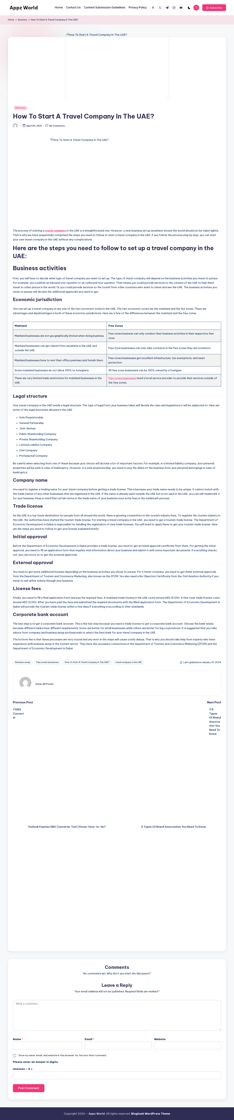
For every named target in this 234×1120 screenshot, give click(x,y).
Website (160, 1039)
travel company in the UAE (129, 662)
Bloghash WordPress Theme (150, 1113)
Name (18, 1039)
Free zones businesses (122, 378)
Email (89, 1039)
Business (20, 108)
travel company (56, 230)
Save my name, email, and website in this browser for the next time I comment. (63, 1055)
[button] (214, 7)
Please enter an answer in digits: (35, 1062)
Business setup (22, 662)
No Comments (57, 126)
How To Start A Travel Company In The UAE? (87, 662)
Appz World (24, 8)
